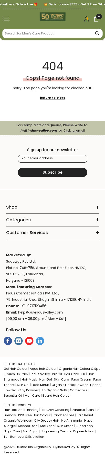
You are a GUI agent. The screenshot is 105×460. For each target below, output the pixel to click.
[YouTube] (29, 341)
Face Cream (81, 379)
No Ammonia (71, 420)
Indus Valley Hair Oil (46, 374)
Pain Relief (85, 415)
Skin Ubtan (65, 426)
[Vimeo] (40, 341)
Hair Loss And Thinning (21, 409)
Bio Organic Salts (54, 390)
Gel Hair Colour (16, 368)
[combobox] (47, 33)
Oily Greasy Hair (46, 420)
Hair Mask (29, 379)
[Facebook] (8, 341)
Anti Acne (47, 426)
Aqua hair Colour (43, 368)
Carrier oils (78, 390)
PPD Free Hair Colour (34, 415)
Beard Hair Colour (56, 395)
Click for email (74, 130)
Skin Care (61, 379)
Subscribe (52, 172)
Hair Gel (45, 379)
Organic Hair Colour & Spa (80, 368)
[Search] (52, 33)
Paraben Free (63, 415)
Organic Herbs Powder (70, 384)
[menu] (7, 19)
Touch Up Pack (17, 374)
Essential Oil (13, 395)
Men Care (32, 395)
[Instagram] (18, 341)
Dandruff (78, 409)
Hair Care (71, 374)
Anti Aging (31, 431)
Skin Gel (23, 384)
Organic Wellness (18, 420)
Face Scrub (40, 384)
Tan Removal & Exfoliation (24, 436)
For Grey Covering (55, 409)
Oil (83, 374)
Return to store (52, 98)
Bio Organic (37, 447)
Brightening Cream (56, 431)
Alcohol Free (28, 426)
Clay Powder (28, 390)
